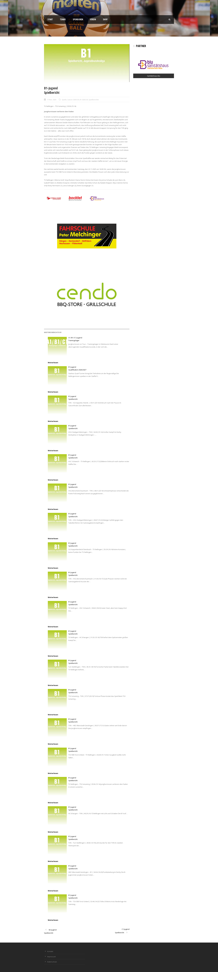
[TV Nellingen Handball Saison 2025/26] (86, 63)
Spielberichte (94, 99)
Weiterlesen (53, 362)
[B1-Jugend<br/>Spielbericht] (57, 405)
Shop (105, 19)
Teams (63, 19)
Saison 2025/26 (73, 99)
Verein (93, 19)
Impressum (51, 956)
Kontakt (50, 951)
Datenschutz (52, 962)
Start (50, 19)
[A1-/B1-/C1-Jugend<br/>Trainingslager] (57, 346)
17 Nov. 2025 (51, 99)
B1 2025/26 (84, 99)
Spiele (64, 99)
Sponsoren (78, 19)
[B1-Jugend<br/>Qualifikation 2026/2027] (57, 375)
